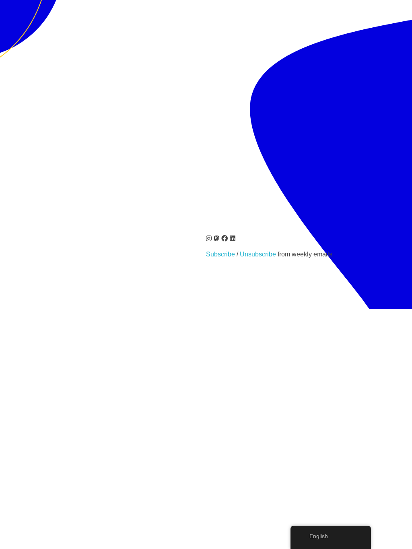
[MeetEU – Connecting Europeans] (34, 36)
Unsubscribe (259, 254)
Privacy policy (98, 297)
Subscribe (220, 254)
